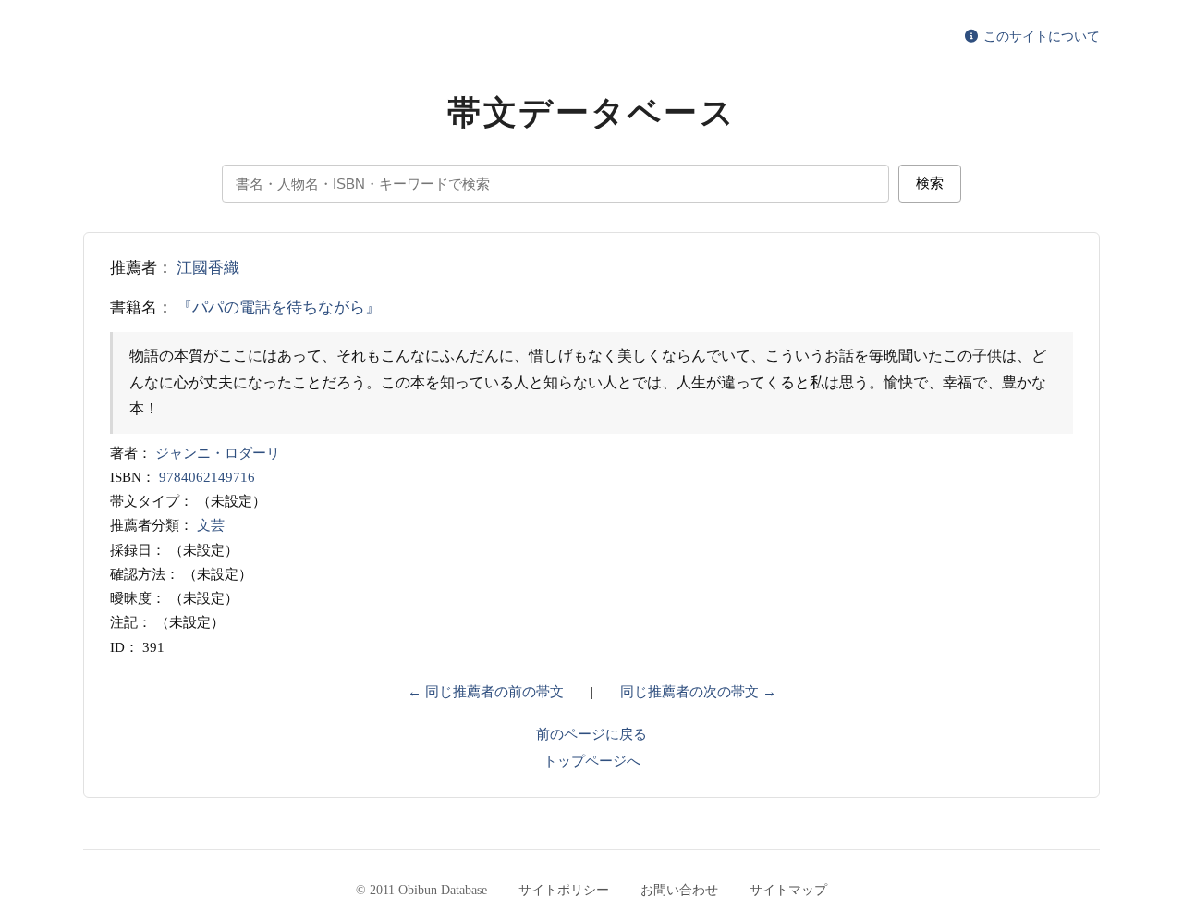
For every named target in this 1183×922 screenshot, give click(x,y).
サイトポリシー (563, 890)
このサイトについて (1040, 36)
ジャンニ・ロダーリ (217, 453)
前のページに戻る (591, 734)
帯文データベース (591, 112)
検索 (930, 183)
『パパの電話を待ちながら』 (279, 307)
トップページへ (591, 761)
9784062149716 (207, 477)
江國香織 (208, 268)
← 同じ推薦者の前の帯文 (486, 691)
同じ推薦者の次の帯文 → (698, 691)
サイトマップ (788, 890)
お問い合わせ (679, 890)
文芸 (211, 525)
